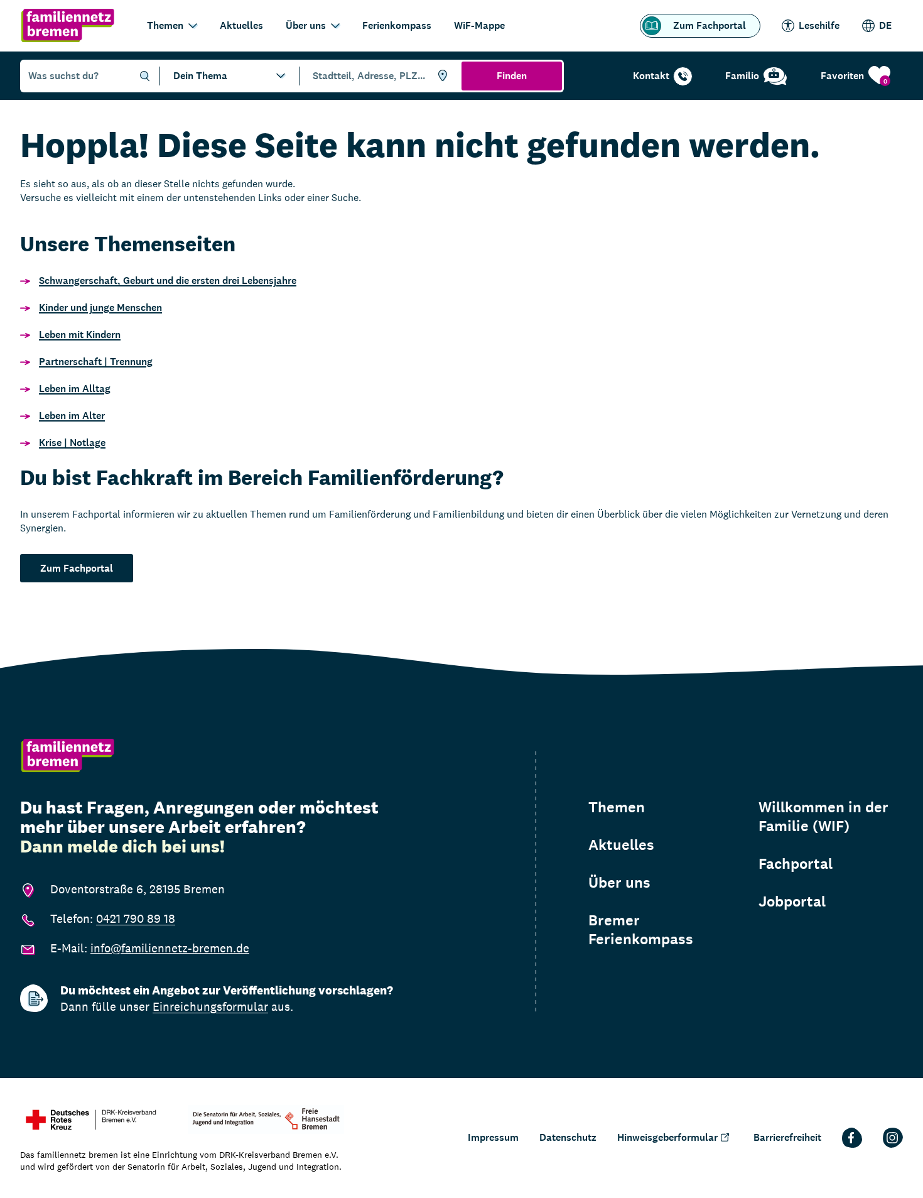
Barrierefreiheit (787, 1137)
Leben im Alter (72, 415)
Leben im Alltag (75, 388)
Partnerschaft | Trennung (96, 361)
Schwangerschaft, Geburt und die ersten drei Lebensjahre (167, 280)
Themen (165, 25)
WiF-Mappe (479, 25)
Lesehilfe (819, 25)
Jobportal (792, 901)
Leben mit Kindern (80, 334)
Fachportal (795, 864)
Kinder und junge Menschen (100, 307)
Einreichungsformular (210, 1006)
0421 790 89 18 (135, 918)
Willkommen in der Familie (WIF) (823, 816)
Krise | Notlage (72, 442)
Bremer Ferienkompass (640, 929)
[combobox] (378, 76)
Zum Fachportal (709, 25)
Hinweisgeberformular (667, 1137)
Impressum (493, 1137)
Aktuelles (241, 25)
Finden (512, 75)
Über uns (306, 25)
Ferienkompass (396, 25)
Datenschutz (567, 1137)
